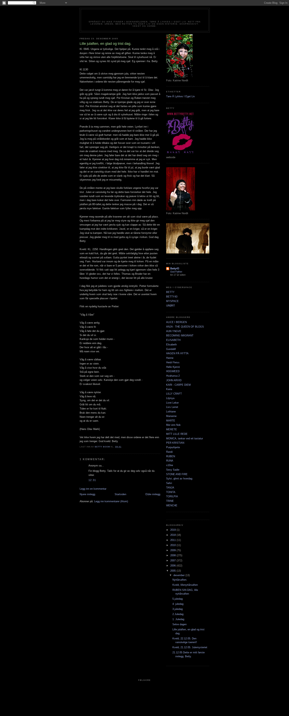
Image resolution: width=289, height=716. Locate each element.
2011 (173, 540)
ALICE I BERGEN (176, 322)
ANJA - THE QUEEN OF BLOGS (185, 326)
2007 (173, 560)
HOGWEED (172, 371)
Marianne (171, 416)
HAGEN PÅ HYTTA (177, 353)
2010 (173, 545)
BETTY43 (171, 296)
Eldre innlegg (152, 494)
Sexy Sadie (172, 469)
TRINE (170, 500)
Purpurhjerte (173, 447)
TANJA (170, 487)
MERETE (171, 429)
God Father (176, 271)
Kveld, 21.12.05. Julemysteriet (189, 647)
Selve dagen (179, 624)
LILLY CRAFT (174, 393)
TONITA (170, 492)
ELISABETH (173, 340)
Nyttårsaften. (179, 579)
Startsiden (120, 494)
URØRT (170, 305)
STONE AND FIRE (177, 474)
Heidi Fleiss (172, 362)
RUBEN (170, 456)
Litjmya (170, 398)
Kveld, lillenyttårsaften (185, 584)
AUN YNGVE (173, 331)
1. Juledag (178, 619)
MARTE (170, 420)
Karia (169, 389)
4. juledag (177, 603)
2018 (173, 534)
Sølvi (169, 483)
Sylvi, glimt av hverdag (179, 478)
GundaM (171, 349)
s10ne (169, 465)
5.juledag (177, 598)
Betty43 (174, 268)
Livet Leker (172, 402)
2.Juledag (177, 614)
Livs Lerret (172, 407)
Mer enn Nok (173, 424)
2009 (173, 550)
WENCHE (171, 505)
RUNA (169, 460)
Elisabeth (171, 344)
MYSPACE (172, 301)
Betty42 (144, 16)
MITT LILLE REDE (177, 433)
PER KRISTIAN (175, 442)
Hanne (169, 357)
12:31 (92, 480)
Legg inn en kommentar (93, 488)
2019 (173, 529)
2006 (173, 565)
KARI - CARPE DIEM (178, 384)
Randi (169, 451)
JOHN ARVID (173, 380)
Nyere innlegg (87, 494)
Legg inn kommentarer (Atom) (111, 501)
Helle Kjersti (173, 366)
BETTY (170, 292)
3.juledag (177, 609)
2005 (173, 570)
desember (179, 575)
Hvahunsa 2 (173, 375)
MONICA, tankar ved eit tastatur (184, 438)
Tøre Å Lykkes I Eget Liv (180, 96)
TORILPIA (172, 496)
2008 (173, 555)
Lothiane (171, 411)
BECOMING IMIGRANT (179, 335)
